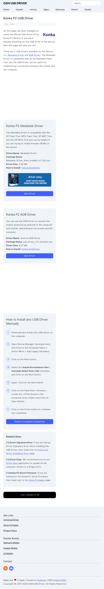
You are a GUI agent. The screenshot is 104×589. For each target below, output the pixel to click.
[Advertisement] (29, 95)
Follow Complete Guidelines (29, 421)
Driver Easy (12, 463)
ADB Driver (34, 55)
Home (7, 24)
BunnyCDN (60, 580)
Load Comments (28, 495)
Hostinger (41, 580)
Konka (12, 24)
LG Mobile (8, 553)
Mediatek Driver (16, 55)
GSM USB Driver (15, 3)
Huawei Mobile (10, 548)
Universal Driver (11, 519)
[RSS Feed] (5, 570)
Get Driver (29, 193)
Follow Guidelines (31, 167)
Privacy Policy (10, 530)
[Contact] (11, 570)
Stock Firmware (37, 480)
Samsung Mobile (11, 542)
